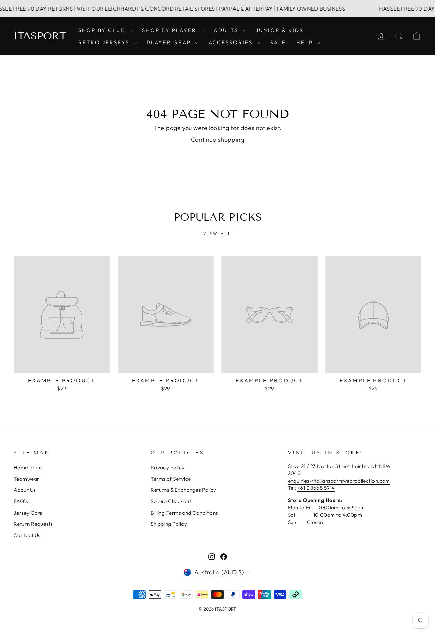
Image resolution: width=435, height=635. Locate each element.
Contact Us (27, 535)
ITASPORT (40, 36)
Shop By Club (102, 30)
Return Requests (33, 524)
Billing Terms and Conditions (184, 512)
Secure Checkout (171, 501)
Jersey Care (28, 512)
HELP (305, 42)
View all (217, 233)
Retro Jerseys (105, 42)
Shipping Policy (169, 524)
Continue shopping (217, 140)
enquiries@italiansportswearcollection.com (339, 481)
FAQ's (21, 501)
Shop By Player (170, 30)
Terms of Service (171, 478)
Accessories (232, 42)
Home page (28, 467)
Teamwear (26, 478)
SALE (278, 42)
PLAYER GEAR (170, 42)
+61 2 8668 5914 (316, 488)
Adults (227, 30)
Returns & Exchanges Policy (183, 490)
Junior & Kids (281, 30)
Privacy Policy (168, 467)
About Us (25, 490)
